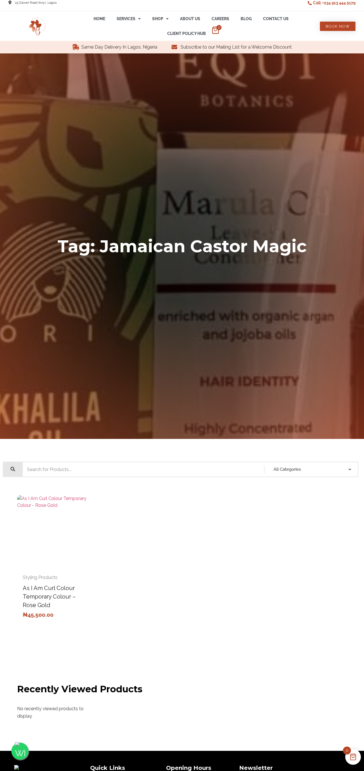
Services (126, 18)
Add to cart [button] (60, 567)
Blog (246, 18)
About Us (190, 18)
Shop (157, 18)
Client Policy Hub (186, 33)
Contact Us (276, 18)
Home (99, 18)
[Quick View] (49, 567)
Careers (220, 18)
